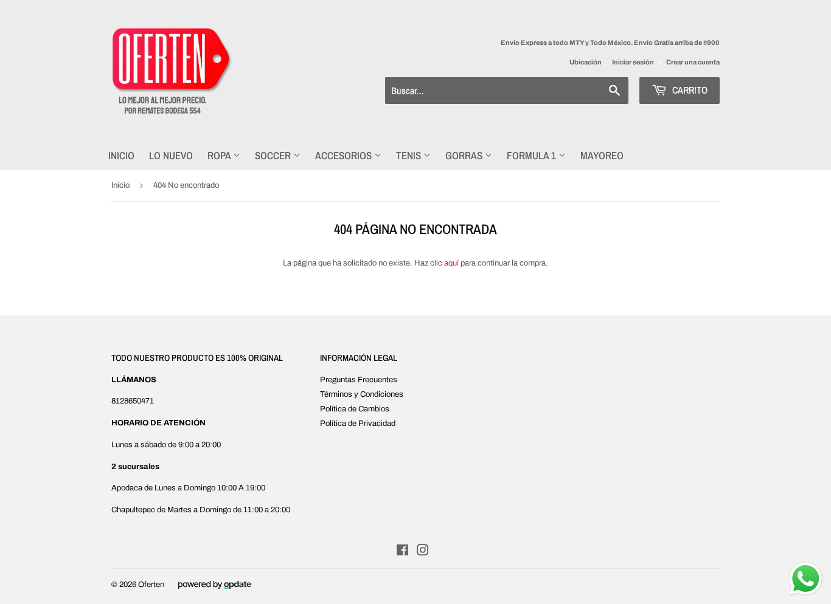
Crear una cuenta (693, 62)
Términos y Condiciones (361, 394)
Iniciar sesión (633, 62)
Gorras (465, 155)
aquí (451, 263)
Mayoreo (602, 155)
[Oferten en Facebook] (402, 552)
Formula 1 (532, 155)
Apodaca (126, 488)
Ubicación (585, 62)
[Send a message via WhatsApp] (806, 579)
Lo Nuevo (171, 155)
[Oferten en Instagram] (423, 552)
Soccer (274, 155)
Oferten (151, 584)
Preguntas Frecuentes (358, 380)
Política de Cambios (354, 409)
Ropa (220, 155)
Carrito (689, 90)
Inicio (121, 155)
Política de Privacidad (357, 423)
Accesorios (344, 155)
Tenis (409, 155)
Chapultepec (133, 510)
